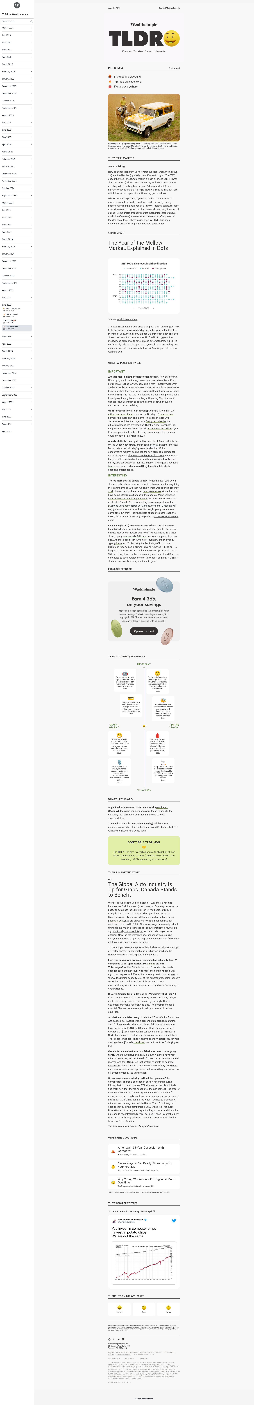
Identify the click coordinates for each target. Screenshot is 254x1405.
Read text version (145, 1399)
